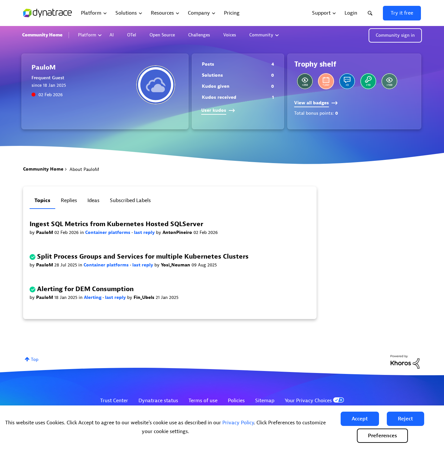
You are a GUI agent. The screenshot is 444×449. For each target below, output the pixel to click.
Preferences (382, 435)
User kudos (213, 110)
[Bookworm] (389, 81)
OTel (131, 35)
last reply (145, 232)
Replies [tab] (69, 200)
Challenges (199, 35)
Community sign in (395, 35)
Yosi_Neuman (176, 265)
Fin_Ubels (145, 297)
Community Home (42, 35)
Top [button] (34, 359)
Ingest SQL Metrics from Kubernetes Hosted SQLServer (116, 224)
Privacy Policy (238, 422)
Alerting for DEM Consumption (85, 289)
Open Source (162, 35)
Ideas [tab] (93, 200)
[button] (360, 419)
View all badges (311, 103)
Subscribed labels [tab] (130, 200)
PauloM (45, 232)
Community (261, 35)
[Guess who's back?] (368, 81)
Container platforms (108, 232)
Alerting (93, 297)
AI (112, 35)
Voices (229, 35)
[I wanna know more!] (347, 81)
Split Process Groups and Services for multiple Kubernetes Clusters (143, 256)
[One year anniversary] (326, 81)
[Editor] (305, 81)
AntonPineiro (178, 232)
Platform (87, 35)
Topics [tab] (42, 200)
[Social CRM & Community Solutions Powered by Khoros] (405, 361)
